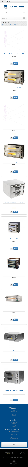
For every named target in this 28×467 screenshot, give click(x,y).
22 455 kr (14, 241)
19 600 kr (14, 90)
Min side (14, 413)
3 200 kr (14, 56)
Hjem (14, 410)
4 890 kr (14, 393)
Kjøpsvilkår (14, 423)
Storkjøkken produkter (8, 24)
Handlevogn (14, 411)
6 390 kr (14, 277)
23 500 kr (14, 164)
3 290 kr (14, 353)
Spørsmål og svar (14, 425)
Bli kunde (14, 414)
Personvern (14, 426)
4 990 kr (14, 204)
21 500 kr (14, 312)
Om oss (14, 415)
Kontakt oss (14, 417)
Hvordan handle (14, 422)
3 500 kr (14, 130)
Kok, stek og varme (16, 24)
